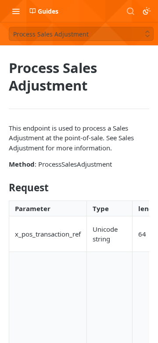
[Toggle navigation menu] (16, 11)
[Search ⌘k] (130, 11)
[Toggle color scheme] (147, 11)
